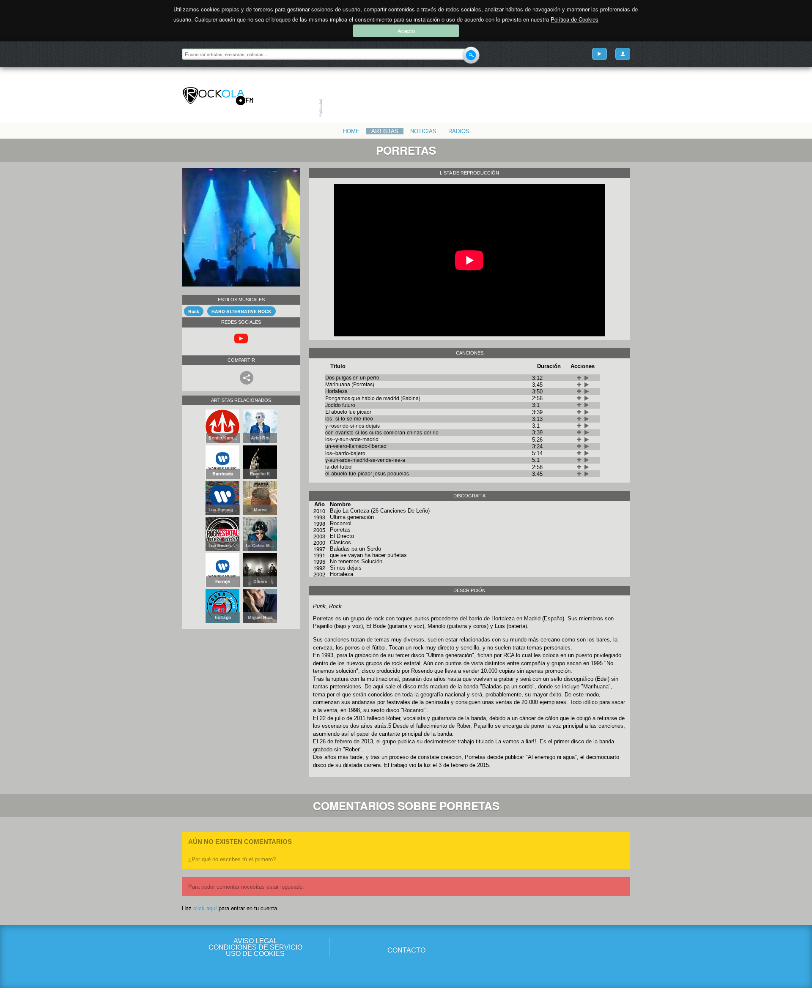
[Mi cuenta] (622, 54)
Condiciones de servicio (255, 947)
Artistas (384, 131)
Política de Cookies (574, 19)
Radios (458, 131)
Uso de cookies (255, 953)
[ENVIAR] (471, 55)
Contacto (406, 950)
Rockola (218, 96)
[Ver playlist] (599, 54)
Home (351, 131)
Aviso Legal (255, 941)
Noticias (423, 131)
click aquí (205, 908)
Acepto (406, 31)
